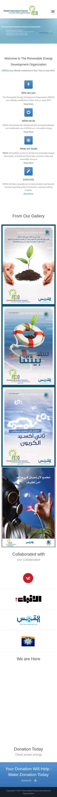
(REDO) (5, 70)
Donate (26, 780)
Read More (28, 104)
